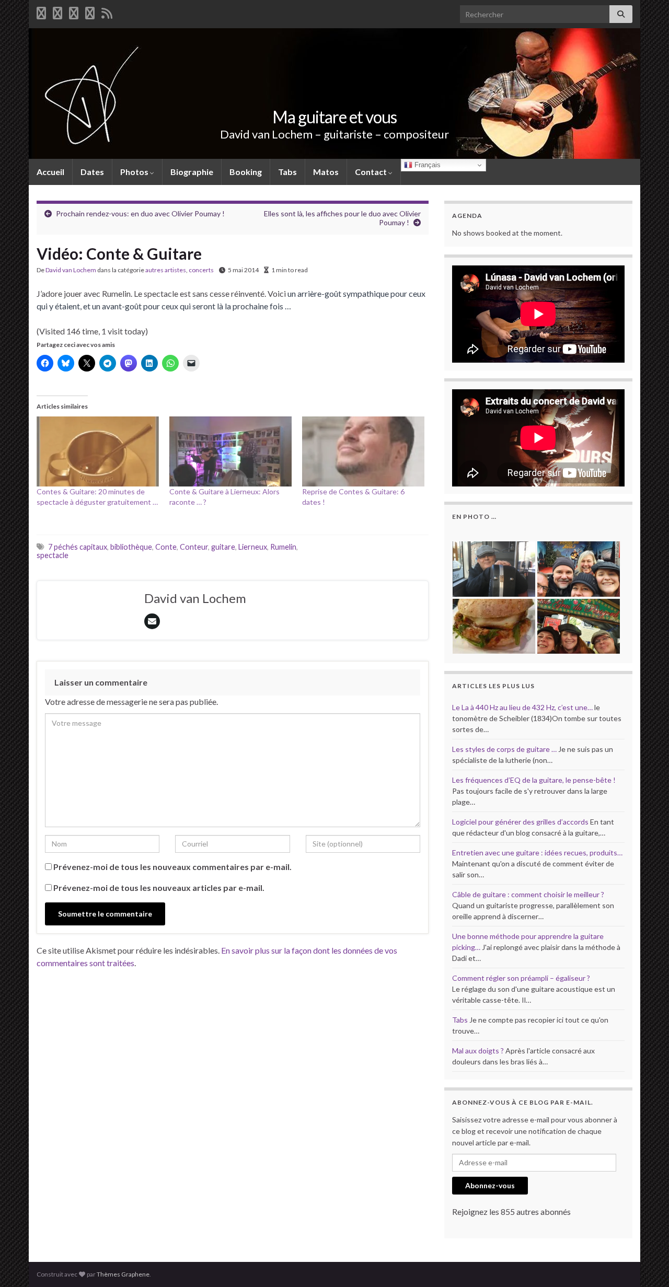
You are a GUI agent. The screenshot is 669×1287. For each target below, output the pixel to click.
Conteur (194, 546)
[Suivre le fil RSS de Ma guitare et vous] (106, 11)
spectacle (52, 555)
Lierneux (252, 546)
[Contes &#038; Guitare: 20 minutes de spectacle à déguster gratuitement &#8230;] (98, 451)
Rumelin (283, 546)
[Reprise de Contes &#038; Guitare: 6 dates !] (363, 451)
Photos (135, 172)
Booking (245, 172)
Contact (371, 172)
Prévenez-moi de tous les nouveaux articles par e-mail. (158, 887)
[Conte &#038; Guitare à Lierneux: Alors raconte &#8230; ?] (230, 451)
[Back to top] (645, 1263)
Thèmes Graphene (123, 1274)
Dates (92, 172)
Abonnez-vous (490, 1185)
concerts (201, 270)
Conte (166, 546)
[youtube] (73, 11)
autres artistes (165, 270)
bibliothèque (131, 546)
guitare (223, 546)
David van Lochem (70, 270)
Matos (326, 172)
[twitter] (57, 11)
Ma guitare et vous (334, 117)
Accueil (50, 172)
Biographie (191, 172)
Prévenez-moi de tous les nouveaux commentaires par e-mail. (172, 867)
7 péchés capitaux (77, 546)
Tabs (287, 172)
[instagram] (90, 11)
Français (426, 165)
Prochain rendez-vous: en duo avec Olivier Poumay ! (140, 213)
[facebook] (41, 11)
